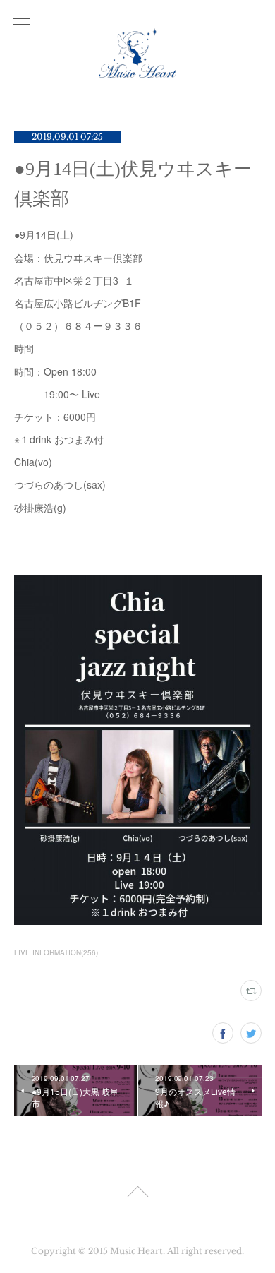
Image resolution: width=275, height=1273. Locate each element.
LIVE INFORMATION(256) (56, 952)
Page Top (137, 1194)
